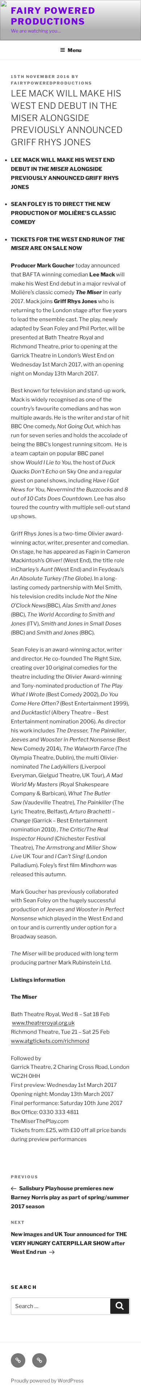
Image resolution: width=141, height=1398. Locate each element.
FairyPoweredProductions (51, 83)
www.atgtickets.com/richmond (50, 1041)
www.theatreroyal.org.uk (43, 1023)
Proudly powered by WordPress (47, 1380)
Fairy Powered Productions (53, 16)
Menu (74, 50)
